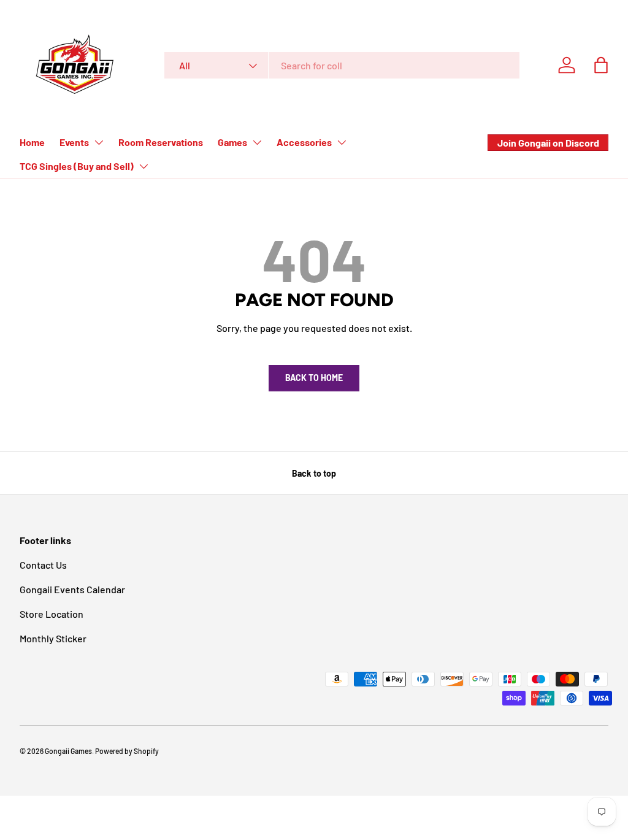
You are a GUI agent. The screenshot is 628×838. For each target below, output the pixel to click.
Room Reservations (160, 142)
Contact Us (43, 565)
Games (232, 142)
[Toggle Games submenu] (257, 142)
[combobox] (341, 65)
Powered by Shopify (127, 751)
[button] (601, 65)
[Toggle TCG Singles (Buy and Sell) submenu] (143, 166)
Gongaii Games (68, 751)
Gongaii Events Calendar (72, 589)
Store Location (51, 614)
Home (32, 142)
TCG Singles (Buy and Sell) (77, 166)
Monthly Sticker (53, 638)
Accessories (304, 142)
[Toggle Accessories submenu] (341, 142)
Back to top (314, 473)
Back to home (314, 377)
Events (74, 142)
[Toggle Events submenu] (98, 142)
